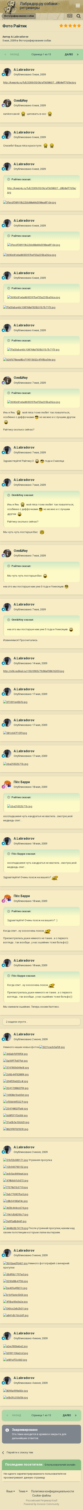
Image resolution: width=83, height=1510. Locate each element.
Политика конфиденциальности (52, 1491)
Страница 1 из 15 (41, 54)
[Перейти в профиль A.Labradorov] (7, 72)
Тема (22, 1491)
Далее (69, 54)
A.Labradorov (19, 36)
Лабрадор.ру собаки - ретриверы (39, 5)
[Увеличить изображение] (23, 113)
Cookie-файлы (41, 1495)
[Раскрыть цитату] (9, 179)
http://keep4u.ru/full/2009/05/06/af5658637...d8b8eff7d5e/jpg (39, 82)
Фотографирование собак (35, 40)
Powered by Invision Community (41, 1504)
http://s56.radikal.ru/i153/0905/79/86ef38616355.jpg (33, 671)
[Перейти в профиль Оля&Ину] (7, 103)
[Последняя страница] (78, 54)
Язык (9, 1491)
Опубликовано (30, 74)
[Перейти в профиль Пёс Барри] (7, 785)
